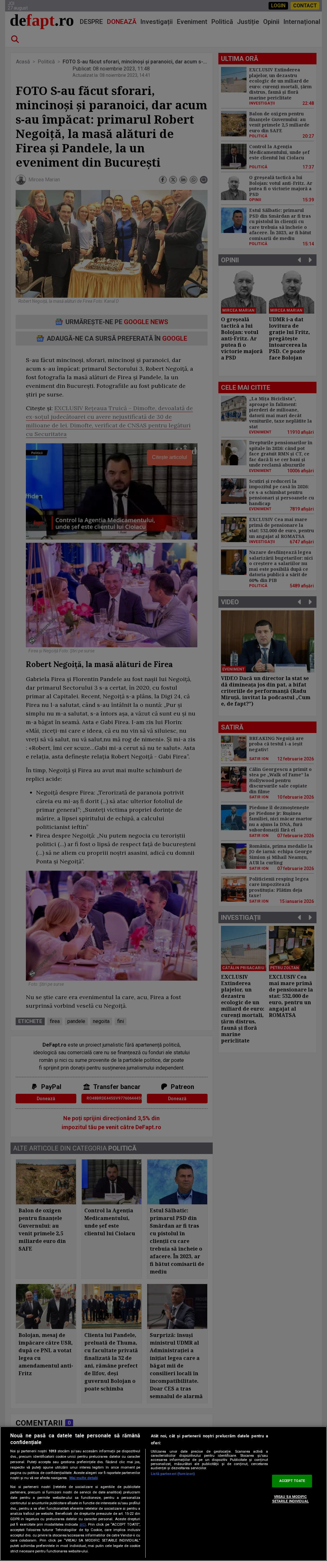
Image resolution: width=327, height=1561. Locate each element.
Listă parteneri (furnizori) (173, 1474)
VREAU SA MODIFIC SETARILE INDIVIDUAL (290, 1499)
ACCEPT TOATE (292, 1481)
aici (83, 1524)
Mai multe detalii (83, 1478)
